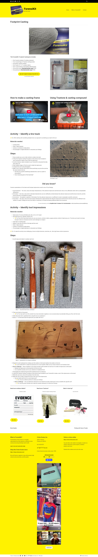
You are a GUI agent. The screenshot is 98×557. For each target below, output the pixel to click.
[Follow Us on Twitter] (13, 1)
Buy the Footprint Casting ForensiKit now (29, 74)
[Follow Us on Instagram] (17, 1)
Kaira (18, 555)
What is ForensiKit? (76, 10)
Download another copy (27, 68)
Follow (50, 459)
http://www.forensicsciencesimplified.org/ (80, 203)
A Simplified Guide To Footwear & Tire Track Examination (60, 203)
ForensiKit (30, 8)
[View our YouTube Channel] (15, 1)
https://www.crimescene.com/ (71, 439)
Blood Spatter (13, 428)
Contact (84, 10)
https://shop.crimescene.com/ (17, 452)
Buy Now (14, 420)
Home (67, 10)
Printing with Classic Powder (81, 428)
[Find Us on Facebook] (11, 1)
